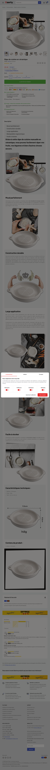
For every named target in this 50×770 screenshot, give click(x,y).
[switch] (7, 390)
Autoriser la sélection (31, 394)
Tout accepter (42, 394)
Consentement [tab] (9, 374)
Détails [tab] (25, 374)
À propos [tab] (41, 374)
